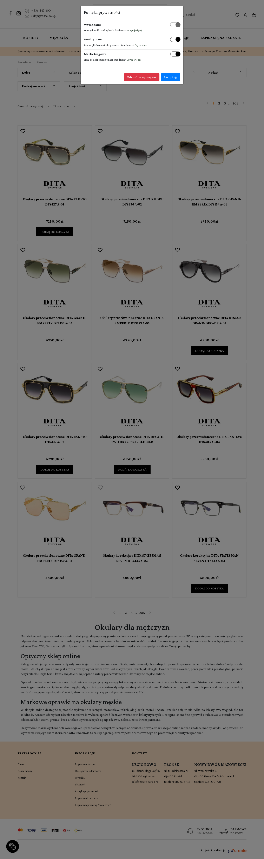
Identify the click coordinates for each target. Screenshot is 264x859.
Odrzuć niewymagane (142, 77)
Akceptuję (170, 77)
